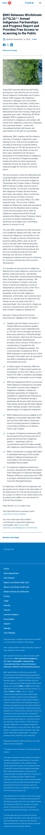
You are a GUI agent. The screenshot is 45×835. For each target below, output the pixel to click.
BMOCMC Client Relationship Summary (26, 667)
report (16, 505)
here (20, 525)
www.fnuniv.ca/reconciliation (14, 514)
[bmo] (6, 2)
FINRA (21, 686)
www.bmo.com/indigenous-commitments (20, 527)
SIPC (28, 686)
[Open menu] (40, 3)
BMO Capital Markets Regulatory (26, 659)
